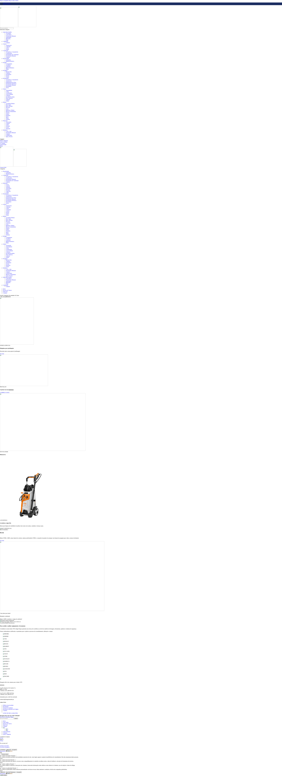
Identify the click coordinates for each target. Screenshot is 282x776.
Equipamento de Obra (11, 82)
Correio (7, 211)
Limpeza (8, 42)
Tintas (7, 118)
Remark (12, 759)
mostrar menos (5, 754)
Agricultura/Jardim (7, 32)
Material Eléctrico (10, 61)
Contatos (5, 710)
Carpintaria (5, 41)
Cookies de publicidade (7, 768)
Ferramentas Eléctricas (11, 83)
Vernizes (8, 119)
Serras (7, 87)
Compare (5, 733)
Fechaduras (8, 74)
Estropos (8, 126)
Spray (7, 116)
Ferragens (5, 70)
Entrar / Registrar (7, 734)
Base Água (8, 105)
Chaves (4, 44)
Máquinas (8, 38)
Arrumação (8, 245)
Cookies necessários (6, 755)
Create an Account (4, 745)
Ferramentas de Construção (12, 54)
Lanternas (8, 66)
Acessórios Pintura (10, 103)
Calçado (8, 123)
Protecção (5, 120)
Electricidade (6, 58)
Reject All (9, 749)
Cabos (7, 91)
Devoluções (5, 706)
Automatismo (9, 90)
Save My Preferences (10, 772)
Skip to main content (13, 0)
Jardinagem (8, 37)
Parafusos (8, 265)
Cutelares (8, 95)
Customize (3, 749)
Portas (7, 215)
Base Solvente (9, 106)
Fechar (1, 738)
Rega (7, 40)
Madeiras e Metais (10, 110)
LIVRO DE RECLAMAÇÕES (10, 713)
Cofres (7, 48)
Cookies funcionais (5, 759)
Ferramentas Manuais (11, 36)
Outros (7, 49)
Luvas (7, 127)
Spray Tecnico (9, 136)
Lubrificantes (9, 135)
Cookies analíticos (5, 764)
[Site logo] (9, 26)
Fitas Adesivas (9, 98)
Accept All (14, 749)
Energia (5, 62)
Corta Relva (8, 34)
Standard (13, 755)
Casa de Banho (9, 94)
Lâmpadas (8, 60)
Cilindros (8, 73)
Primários (8, 115)
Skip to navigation (4, 0)
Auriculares (8, 122)
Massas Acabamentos (11, 111)
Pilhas (7, 69)
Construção (5, 50)
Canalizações (9, 53)
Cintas (7, 124)
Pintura (4, 102)
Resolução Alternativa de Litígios (10, 709)
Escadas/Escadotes (10, 97)
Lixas (7, 108)
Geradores (8, 65)
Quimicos (5, 130)
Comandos (8, 209)
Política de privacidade (8, 705)
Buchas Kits (9, 71)
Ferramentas (6, 78)
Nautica (7, 112)
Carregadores (9, 63)
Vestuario (8, 128)
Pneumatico (8, 86)
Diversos (8, 107)
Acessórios (8, 33)
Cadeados (8, 46)
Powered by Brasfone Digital (7, 717)
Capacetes (8, 191)
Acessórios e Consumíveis (12, 52)
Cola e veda (8, 131)
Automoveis (9, 45)
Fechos (7, 75)
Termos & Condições (8, 708)
